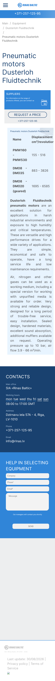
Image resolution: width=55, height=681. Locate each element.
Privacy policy (17, 664)
